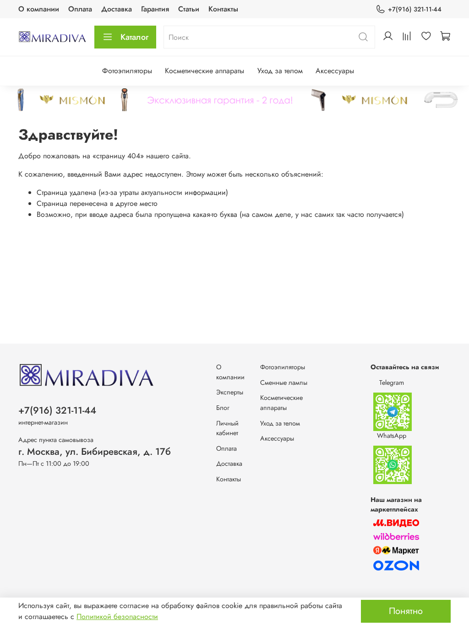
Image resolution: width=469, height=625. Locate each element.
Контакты (223, 9)
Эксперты (229, 392)
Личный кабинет (227, 428)
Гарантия (155, 9)
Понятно (406, 611)
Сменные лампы (283, 382)
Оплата (80, 9)
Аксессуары (335, 70)
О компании (38, 9)
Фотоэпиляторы (127, 70)
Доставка (116, 9)
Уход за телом (280, 70)
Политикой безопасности (117, 616)
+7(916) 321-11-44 (415, 9)
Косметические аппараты (204, 70)
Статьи (188, 9)
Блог (222, 407)
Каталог (134, 37)
